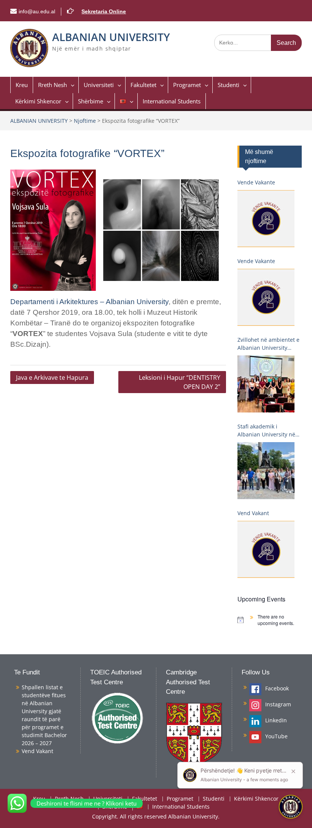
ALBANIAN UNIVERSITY (111, 37)
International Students (172, 101)
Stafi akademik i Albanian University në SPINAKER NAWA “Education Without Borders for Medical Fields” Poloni (266, 430)
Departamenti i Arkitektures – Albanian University (89, 302)
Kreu (22, 85)
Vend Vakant (253, 513)
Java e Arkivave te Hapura (52, 377)
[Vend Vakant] (265, 549)
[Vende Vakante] (265, 218)
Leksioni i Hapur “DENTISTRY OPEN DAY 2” (179, 382)
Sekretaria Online (103, 11)
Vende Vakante (256, 182)
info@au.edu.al (37, 11)
